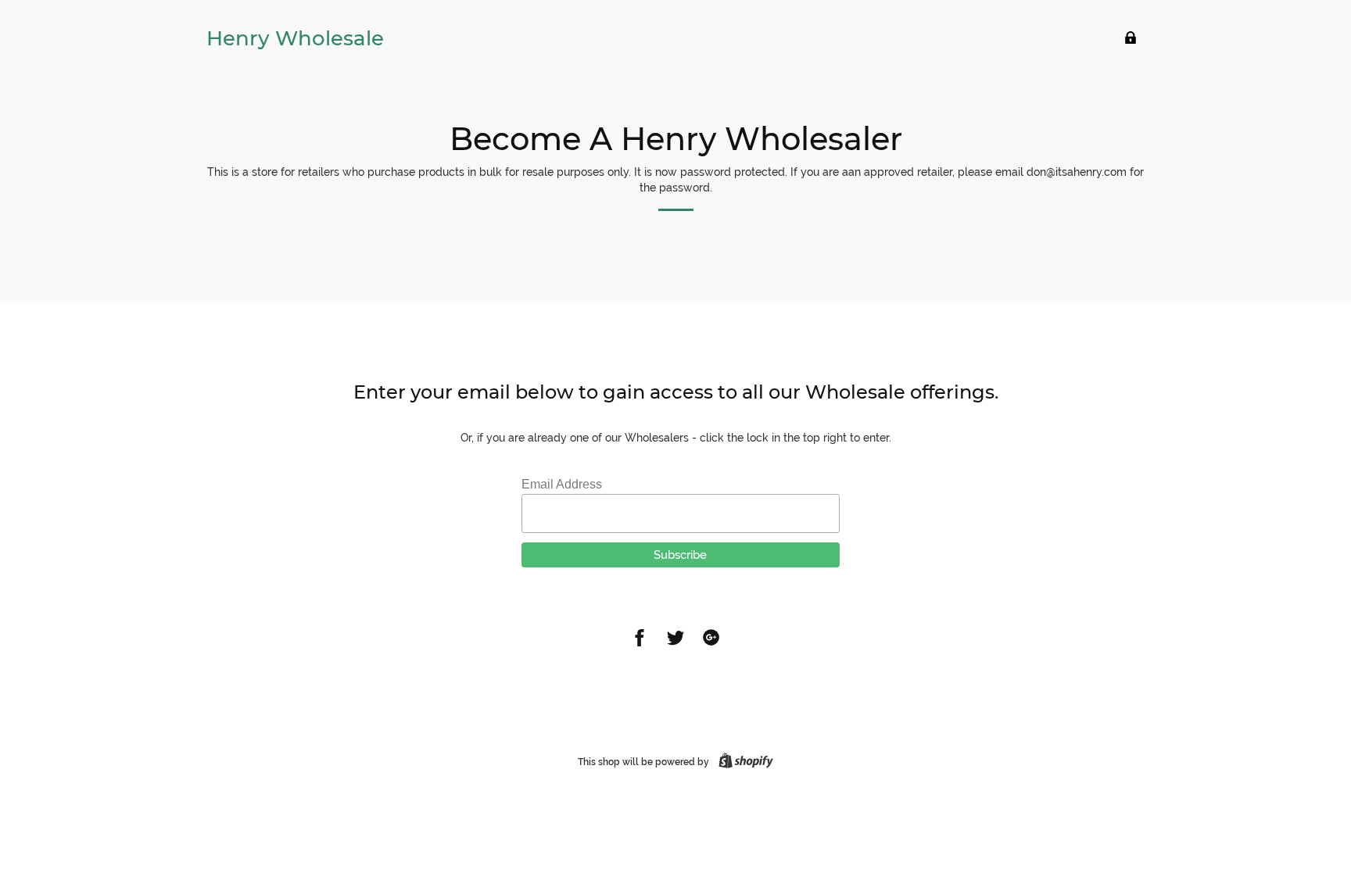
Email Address (561, 484)
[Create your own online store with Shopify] (742, 762)
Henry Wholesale (295, 38)
